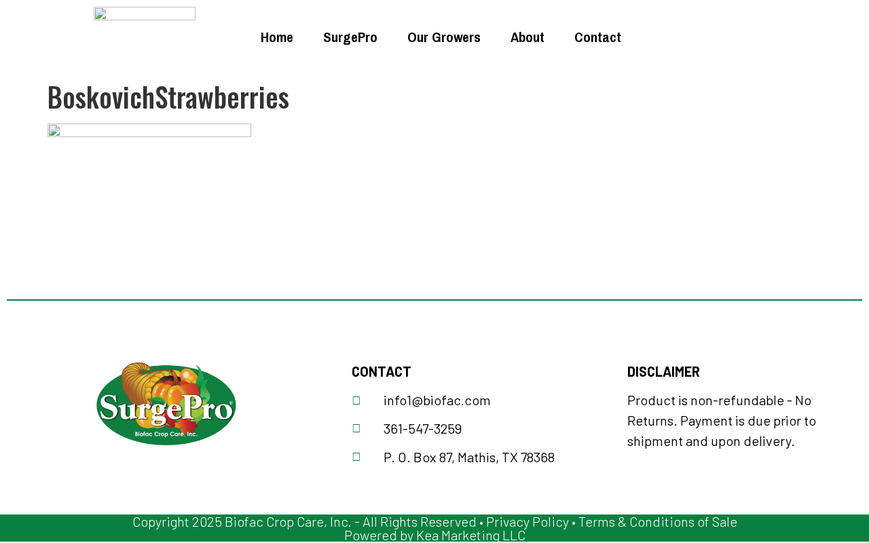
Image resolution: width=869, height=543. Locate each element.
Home (277, 37)
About (527, 37)
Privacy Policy (527, 521)
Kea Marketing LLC (470, 535)
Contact (597, 37)
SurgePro (350, 37)
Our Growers (444, 37)
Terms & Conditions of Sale (657, 521)
